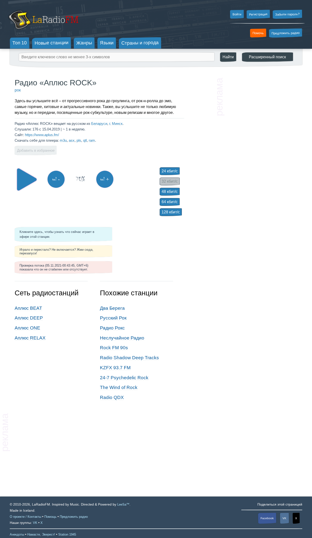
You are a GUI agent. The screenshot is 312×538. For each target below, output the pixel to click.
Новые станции (51, 43)
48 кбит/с (170, 191)
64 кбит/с (170, 202)
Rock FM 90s (114, 347)
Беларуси (99, 123)
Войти (237, 14)
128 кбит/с (171, 212)
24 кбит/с (170, 171)
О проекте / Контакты (25, 516)
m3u (63, 140)
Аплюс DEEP (29, 317)
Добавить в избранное (36, 150)
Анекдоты (17, 534)
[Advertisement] (260, 151)
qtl (85, 140)
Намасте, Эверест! (41, 534)
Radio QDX (112, 397)
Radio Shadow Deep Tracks (129, 357)
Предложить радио (286, 33)
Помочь (258, 33)
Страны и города (140, 43)
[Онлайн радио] (43, 31)
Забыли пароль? (287, 14)
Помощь (50, 516)
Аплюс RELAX (30, 337)
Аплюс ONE (27, 327)
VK (284, 518)
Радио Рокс (112, 327)
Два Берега (112, 308)
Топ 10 (19, 42)
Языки (107, 43)
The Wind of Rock (118, 387)
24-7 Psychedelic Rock (124, 377)
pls (79, 140)
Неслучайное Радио (122, 337)
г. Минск (116, 123)
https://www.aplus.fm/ (42, 135)
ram (92, 140)
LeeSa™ (123, 504)
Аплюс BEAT (28, 308)
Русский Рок (113, 317)
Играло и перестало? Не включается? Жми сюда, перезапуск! (56, 251)
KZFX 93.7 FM (115, 367)
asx (72, 140)
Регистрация (258, 14)
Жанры (84, 42)
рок (18, 90)
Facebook (267, 518)
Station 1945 (67, 534)
